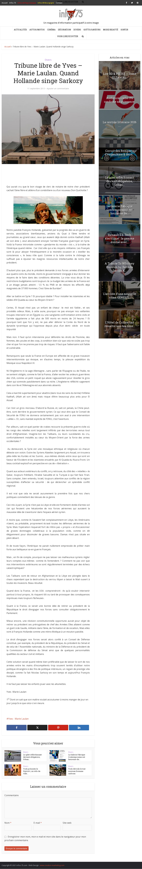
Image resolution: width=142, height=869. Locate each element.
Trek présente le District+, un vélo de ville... (31, 771)
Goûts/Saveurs (92, 29)
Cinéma (51, 29)
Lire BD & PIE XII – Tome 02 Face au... (119, 75)
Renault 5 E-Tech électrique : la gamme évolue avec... (119, 238)
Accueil (7, 46)
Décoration (64, 29)
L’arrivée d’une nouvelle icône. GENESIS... (119, 295)
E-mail (38, 822)
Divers (77, 29)
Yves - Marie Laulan (18, 718)
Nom (7, 822)
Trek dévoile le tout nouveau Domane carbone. (76, 771)
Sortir (124, 29)
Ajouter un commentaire (58, 88)
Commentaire (11, 795)
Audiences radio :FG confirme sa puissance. (119, 99)
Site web (67, 822)
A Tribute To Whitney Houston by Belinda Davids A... (119, 267)
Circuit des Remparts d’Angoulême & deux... (119, 152)
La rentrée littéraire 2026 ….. (119, 124)
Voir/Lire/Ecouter (67, 36)
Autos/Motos (37, 29)
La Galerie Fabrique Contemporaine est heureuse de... (76, 757)
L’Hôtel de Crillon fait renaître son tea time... (119, 324)
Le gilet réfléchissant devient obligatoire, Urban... (32, 757)
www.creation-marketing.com (52, 865)
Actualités (20, 29)
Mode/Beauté (110, 29)
